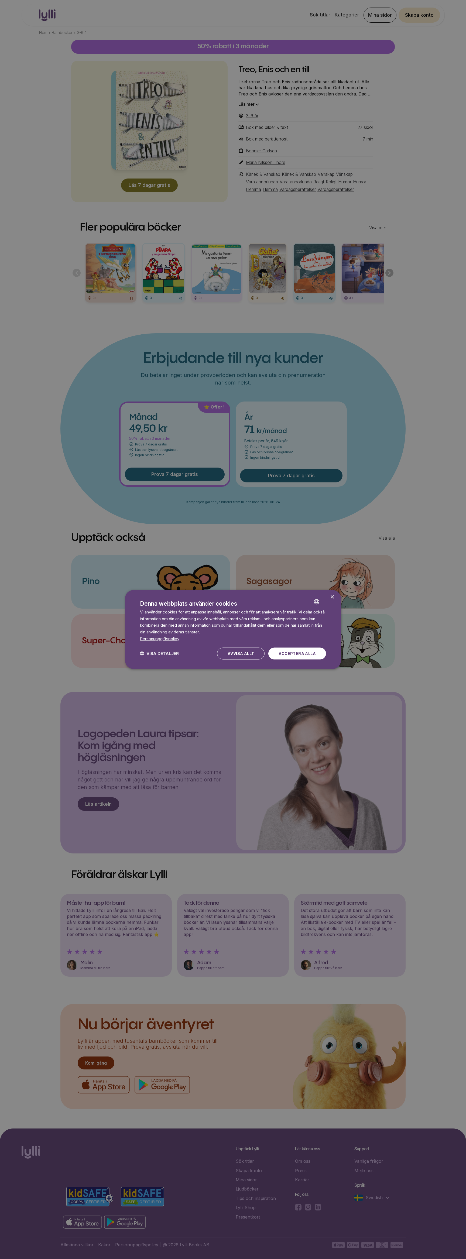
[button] (159, 653)
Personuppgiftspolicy (159, 638)
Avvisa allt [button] (241, 653)
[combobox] (324, 597)
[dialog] (233, 629)
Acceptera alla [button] (297, 653)
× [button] (332, 597)
